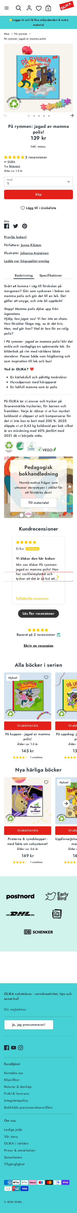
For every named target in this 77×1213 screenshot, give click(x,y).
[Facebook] (6, 1047)
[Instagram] (20, 1047)
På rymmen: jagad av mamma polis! (25, 39)
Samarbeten (13, 1157)
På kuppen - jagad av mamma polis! (27, 736)
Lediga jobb (13, 1129)
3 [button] (39, 116)
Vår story (11, 1136)
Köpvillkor (12, 1079)
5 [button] (48, 116)
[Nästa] (72, 116)
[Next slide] (58, 576)
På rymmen (21, 34)
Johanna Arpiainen (35, 253)
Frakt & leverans (16, 1093)
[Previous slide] (19, 576)
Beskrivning (24, 275)
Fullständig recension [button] (32, 598)
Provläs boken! (15, 237)
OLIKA (11, 161)
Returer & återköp (18, 1086)
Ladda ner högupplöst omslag (26, 261)
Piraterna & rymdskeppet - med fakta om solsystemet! (27, 841)
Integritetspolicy (16, 1100)
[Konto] (29, 6)
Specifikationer (50, 275)
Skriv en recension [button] (38, 645)
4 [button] (44, 116)
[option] (38, 22)
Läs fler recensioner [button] (38, 613)
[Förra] (5, 116)
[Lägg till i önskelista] (46, 677)
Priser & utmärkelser (20, 1150)
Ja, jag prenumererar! (28, 1024)
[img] (26, 542)
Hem (6, 34)
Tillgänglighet (14, 1164)
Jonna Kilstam (31, 245)
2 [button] (34, 116)
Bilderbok (14, 166)
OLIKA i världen (16, 1143)
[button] (14, 157)
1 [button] (29, 116)
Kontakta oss (13, 1073)
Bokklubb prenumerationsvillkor (28, 1107)
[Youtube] (13, 1047)
